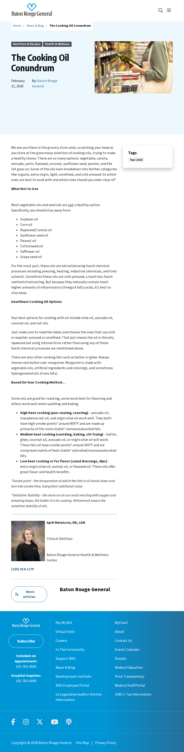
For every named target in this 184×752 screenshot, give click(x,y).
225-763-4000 (26, 681)
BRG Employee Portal (72, 685)
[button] (170, 10)
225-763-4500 (26, 666)
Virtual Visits (65, 631)
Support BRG (66, 658)
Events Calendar (127, 649)
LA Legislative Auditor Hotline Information (79, 697)
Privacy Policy (105, 742)
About (119, 631)
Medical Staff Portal (130, 685)
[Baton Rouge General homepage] (32, 11)
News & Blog (65, 667)
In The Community (70, 649)
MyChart (121, 622)
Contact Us (123, 640)
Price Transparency (129, 676)
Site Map (82, 742)
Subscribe (26, 641)
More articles (29, 594)
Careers (61, 640)
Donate (120, 658)
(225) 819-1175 (22, 569)
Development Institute (73, 676)
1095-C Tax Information (133, 694)
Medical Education (129, 667)
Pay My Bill (64, 622)
